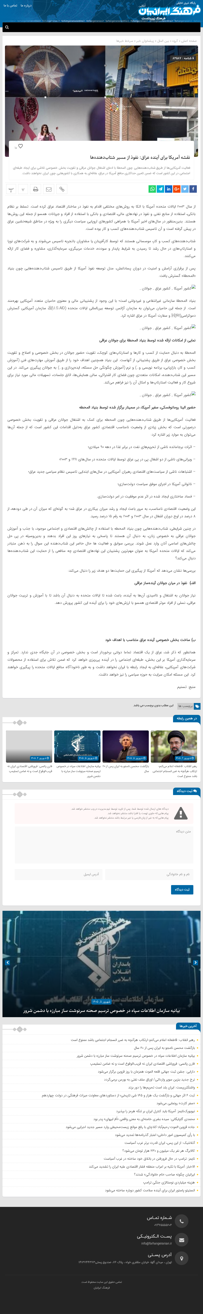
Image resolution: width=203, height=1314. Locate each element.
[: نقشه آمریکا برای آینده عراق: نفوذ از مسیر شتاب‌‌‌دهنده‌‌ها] (48, 189)
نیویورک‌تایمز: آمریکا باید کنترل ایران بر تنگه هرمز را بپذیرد (155, 1111)
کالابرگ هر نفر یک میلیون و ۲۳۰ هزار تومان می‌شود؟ (159, 1150)
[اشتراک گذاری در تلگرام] (160, 189)
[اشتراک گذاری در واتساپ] (152, 189)
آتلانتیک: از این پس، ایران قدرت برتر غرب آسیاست (160, 1143)
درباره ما (26, 5)
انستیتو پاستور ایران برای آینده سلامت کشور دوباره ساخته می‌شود (150, 1190)
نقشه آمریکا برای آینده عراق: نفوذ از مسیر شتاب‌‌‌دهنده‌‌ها (140, 157)
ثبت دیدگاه (182, 889)
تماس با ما (10, 5)
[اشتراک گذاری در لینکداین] (168, 189)
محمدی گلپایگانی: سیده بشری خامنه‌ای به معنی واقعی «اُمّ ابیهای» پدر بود (144, 1119)
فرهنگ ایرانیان (102, 1288)
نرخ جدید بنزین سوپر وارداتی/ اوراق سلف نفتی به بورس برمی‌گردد (149, 1079)
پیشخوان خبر (145, 41)
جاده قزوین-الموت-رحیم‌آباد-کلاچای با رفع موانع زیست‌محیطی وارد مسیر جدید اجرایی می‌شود (130, 1127)
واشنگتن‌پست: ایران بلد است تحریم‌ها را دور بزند (161, 1087)
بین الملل (163, 41)
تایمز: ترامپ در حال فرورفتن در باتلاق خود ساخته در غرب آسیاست (149, 1158)
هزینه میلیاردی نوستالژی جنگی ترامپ (169, 1182)
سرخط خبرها (124, 41)
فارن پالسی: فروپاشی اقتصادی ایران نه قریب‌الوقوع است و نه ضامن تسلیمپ (29, 769)
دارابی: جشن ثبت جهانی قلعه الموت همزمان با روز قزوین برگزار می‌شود (146, 1071)
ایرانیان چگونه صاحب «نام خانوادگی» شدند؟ (164, 1174)
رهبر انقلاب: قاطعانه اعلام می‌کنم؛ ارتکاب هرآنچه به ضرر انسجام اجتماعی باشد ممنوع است (174, 771)
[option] (101, 964)
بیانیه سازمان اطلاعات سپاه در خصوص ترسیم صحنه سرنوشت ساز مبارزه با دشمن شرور (78, 771)
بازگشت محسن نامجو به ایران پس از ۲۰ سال (164, 1048)
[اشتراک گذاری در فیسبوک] (193, 189)
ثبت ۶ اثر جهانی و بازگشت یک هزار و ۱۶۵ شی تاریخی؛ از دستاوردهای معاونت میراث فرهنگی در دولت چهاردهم (118, 1095)
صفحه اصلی (188, 41)
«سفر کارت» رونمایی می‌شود (175, 1103)
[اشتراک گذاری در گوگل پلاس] (176, 189)
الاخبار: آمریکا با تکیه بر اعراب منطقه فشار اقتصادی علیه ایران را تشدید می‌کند (142, 1166)
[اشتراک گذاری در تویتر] (185, 189)
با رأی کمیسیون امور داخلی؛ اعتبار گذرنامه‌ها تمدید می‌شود (155, 1135)
